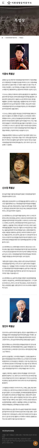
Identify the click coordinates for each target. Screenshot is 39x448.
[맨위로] (35, 443)
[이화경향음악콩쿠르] (19, 2)
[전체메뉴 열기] (3, 3)
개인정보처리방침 (8, 431)
